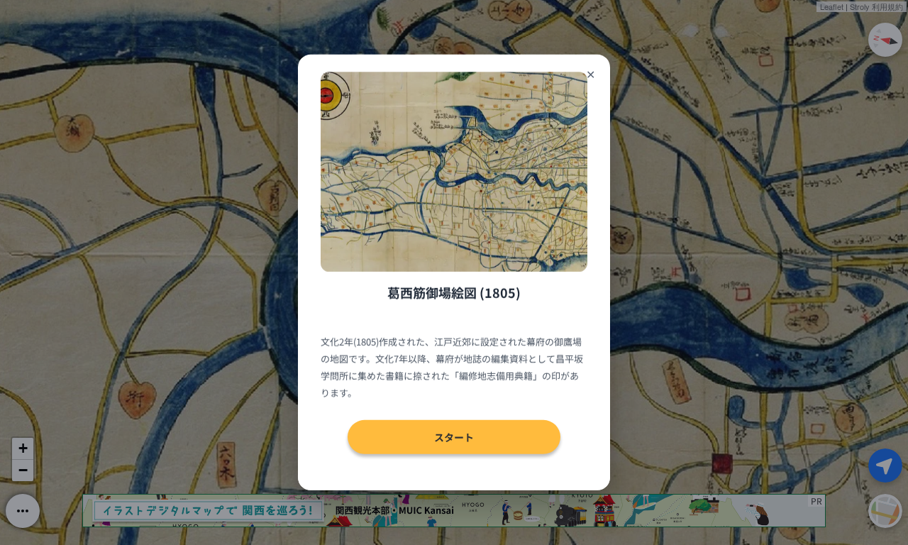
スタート (454, 437)
